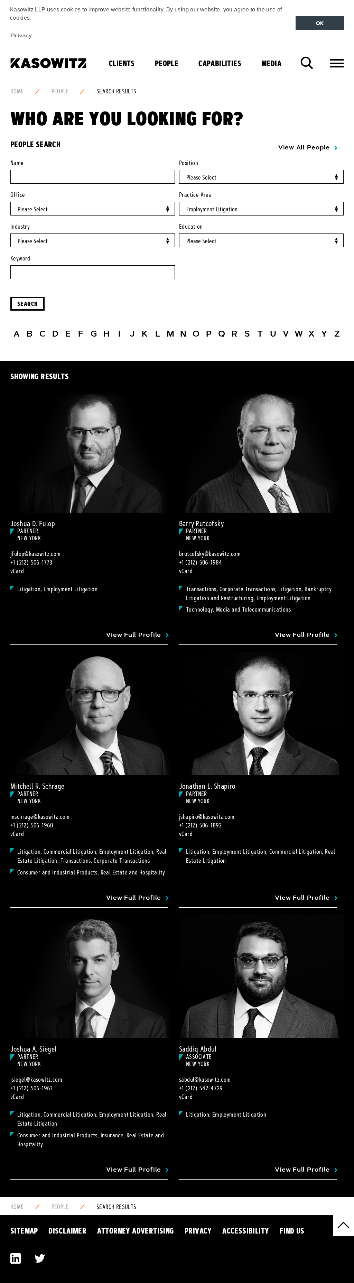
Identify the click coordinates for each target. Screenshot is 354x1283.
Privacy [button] (21, 35)
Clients (122, 63)
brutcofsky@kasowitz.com (210, 554)
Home (17, 91)
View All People (304, 147)
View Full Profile (133, 635)
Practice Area (195, 195)
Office (17, 195)
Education (191, 226)
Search (27, 304)
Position (188, 163)
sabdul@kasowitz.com (205, 1079)
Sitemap (24, 1231)
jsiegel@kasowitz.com (36, 1079)
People (166, 63)
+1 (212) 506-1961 (31, 1088)
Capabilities (219, 63)
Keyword (20, 258)
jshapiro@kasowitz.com (206, 817)
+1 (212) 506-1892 (200, 825)
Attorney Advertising (135, 1231)
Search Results (116, 91)
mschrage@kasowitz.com (39, 817)
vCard (17, 571)
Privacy (198, 1231)
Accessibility (245, 1231)
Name (17, 163)
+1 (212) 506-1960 (31, 825)
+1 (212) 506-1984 (200, 562)
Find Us (292, 1231)
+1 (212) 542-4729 (201, 1088)
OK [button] (320, 23)
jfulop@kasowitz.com (35, 554)
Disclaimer (67, 1231)
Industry (20, 226)
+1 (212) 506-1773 (31, 562)
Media (271, 63)
